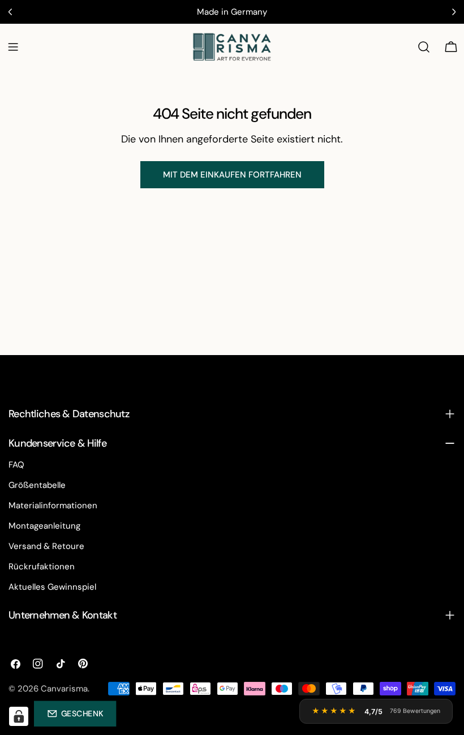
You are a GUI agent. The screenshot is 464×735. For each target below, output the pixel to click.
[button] (75, 714)
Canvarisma (64, 688)
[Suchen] (424, 47)
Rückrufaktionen (41, 566)
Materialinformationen (52, 505)
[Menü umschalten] (13, 47)
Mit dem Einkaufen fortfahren (232, 174)
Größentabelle (37, 485)
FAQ (16, 464)
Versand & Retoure (46, 546)
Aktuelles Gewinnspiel (52, 587)
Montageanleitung (44, 525)
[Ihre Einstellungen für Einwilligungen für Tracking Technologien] (18, 716)
